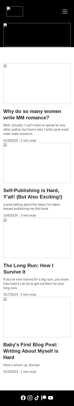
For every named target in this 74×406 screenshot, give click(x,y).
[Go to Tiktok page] (36, 397)
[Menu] (64, 11)
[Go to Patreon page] (43, 397)
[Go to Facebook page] (23, 397)
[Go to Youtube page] (50, 397)
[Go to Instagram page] (30, 397)
